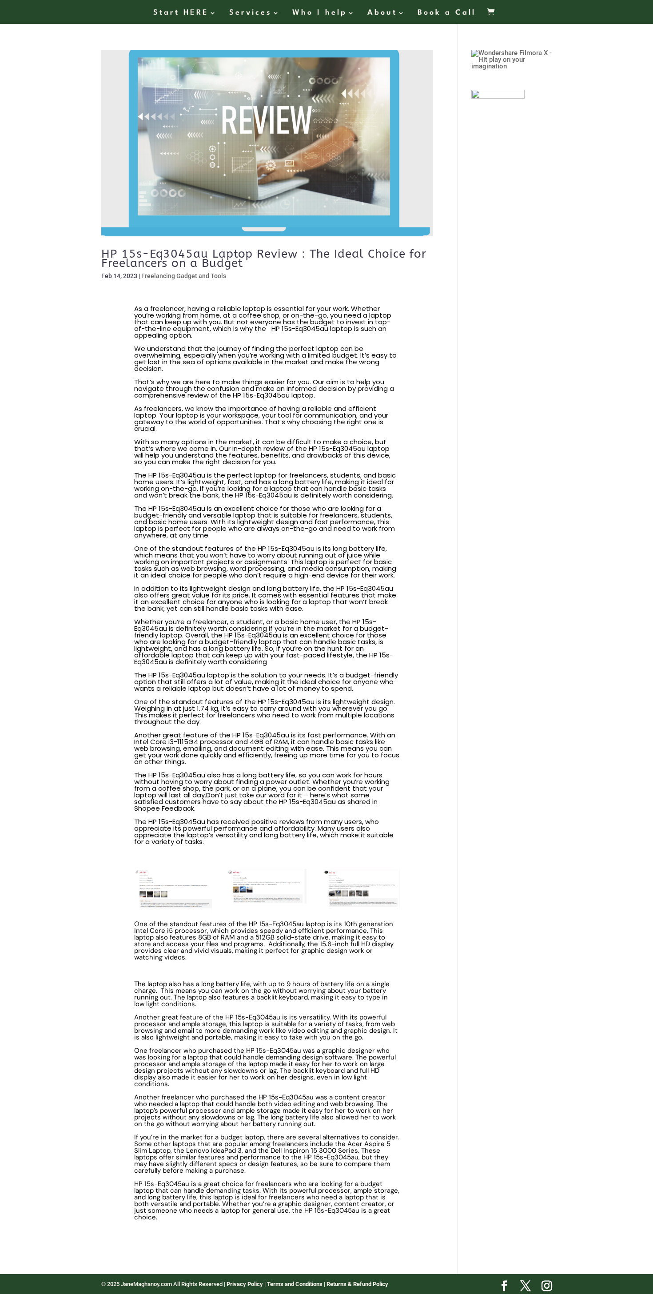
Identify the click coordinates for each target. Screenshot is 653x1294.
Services (250, 13)
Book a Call (447, 13)
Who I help (319, 13)
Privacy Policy (245, 1284)
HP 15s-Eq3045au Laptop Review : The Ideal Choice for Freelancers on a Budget (263, 258)
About (382, 13)
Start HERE (181, 13)
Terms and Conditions (295, 1284)
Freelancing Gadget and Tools (183, 275)
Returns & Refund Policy (357, 1284)
